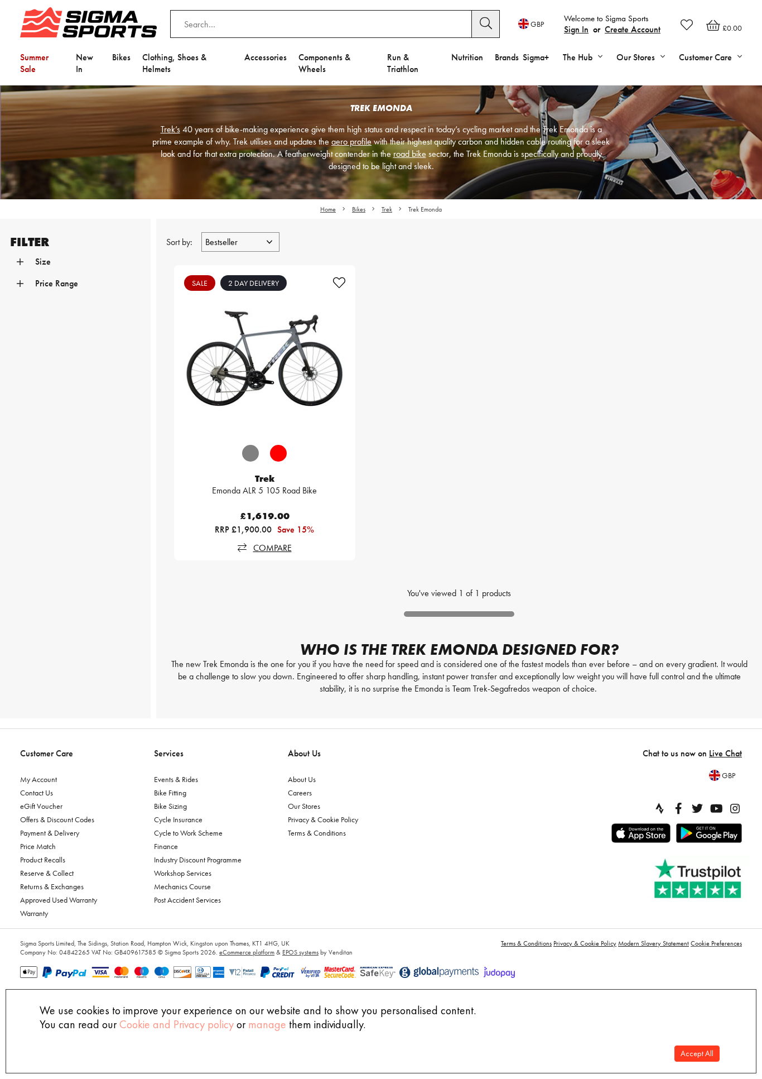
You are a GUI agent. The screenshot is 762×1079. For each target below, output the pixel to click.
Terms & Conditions (317, 833)
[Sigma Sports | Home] (88, 22)
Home (328, 209)
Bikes (121, 57)
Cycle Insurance (178, 819)
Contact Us (36, 793)
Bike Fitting (170, 793)
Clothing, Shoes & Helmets (174, 63)
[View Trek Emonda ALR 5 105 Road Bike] (264, 356)
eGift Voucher (41, 806)
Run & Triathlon (402, 63)
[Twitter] (697, 808)
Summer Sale (34, 63)
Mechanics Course (182, 886)
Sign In (576, 29)
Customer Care (46, 753)
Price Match (38, 846)
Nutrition (467, 57)
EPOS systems (300, 952)
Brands (507, 57)
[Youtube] (716, 808)
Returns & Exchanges (52, 886)
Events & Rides (176, 779)
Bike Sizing (170, 806)
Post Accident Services (187, 900)
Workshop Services (182, 873)
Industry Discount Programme (198, 860)
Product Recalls (42, 860)
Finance (166, 846)
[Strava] (659, 808)
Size (43, 261)
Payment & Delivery (49, 833)
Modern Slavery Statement (653, 943)
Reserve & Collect (47, 873)
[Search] (486, 24)
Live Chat (725, 753)
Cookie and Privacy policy (176, 1024)
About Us (304, 753)
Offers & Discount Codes (57, 819)
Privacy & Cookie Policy (323, 819)
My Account (38, 779)
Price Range (56, 283)
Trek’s (170, 129)
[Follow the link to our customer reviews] (699, 879)
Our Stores (304, 806)
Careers (300, 793)
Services (169, 753)
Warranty (34, 913)
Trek (387, 209)
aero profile (351, 141)
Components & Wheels (324, 63)
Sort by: (180, 242)
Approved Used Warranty (58, 900)
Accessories (265, 57)
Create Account (632, 29)
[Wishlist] (687, 24)
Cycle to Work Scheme (188, 833)
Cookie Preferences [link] (716, 943)
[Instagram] (735, 808)
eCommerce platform (246, 952)
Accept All (697, 1053)
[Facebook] (678, 808)
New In (84, 63)
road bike (409, 154)
